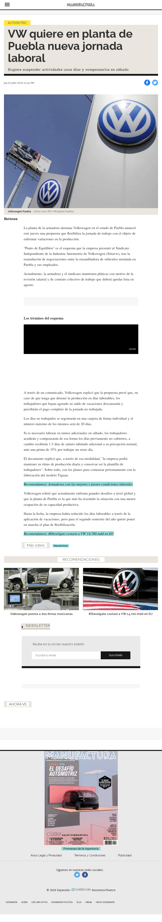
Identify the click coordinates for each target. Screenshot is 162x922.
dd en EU (69, 533)
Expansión (11, 902)
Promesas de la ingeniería (81, 848)
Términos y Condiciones (89, 855)
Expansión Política (62, 902)
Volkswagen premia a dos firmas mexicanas (41, 614)
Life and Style (39, 902)
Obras (88, 902)
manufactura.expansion (85, 875)
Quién (24, 902)
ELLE (79, 902)
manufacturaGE (77, 875)
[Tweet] (155, 83)
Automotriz (17, 22)
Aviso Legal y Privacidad (46, 855)
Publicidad (125, 855)
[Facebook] (147, 83)
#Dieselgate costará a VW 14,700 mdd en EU (121, 614)
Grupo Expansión (105, 902)
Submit (115, 655)
